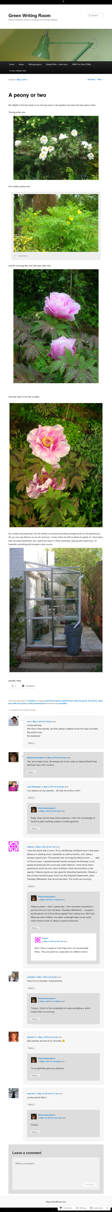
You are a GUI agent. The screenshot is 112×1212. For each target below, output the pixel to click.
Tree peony (92, 700)
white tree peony (19, 703)
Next (100, 79)
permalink (62, 703)
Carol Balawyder (34, 786)
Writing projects (35, 64)
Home (11, 64)
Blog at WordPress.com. (56, 1201)
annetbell (31, 977)
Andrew (30, 846)
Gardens (31, 700)
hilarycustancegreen (37, 703)
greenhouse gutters (53, 700)
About (21, 64)
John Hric (31, 1093)
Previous (90, 79)
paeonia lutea (67, 700)
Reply (31, 743)
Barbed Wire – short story (57, 64)
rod (28, 721)
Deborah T (31, 1037)
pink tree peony (80, 700)
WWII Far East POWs (81, 64)
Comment (89, 1184)
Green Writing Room (29, 15)
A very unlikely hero (17, 70)
